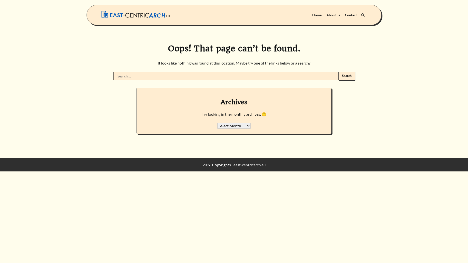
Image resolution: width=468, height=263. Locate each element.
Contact (351, 15)
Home (317, 15)
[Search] (363, 15)
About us (333, 15)
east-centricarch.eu (250, 164)
